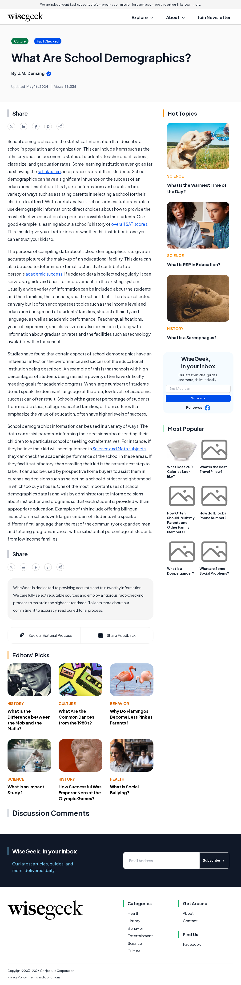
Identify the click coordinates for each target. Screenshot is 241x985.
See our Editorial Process (50, 635)
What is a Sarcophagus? (192, 337)
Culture (67, 703)
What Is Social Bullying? (124, 789)
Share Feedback (121, 635)
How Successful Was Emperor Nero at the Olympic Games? (80, 792)
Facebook (192, 944)
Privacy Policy (17, 977)
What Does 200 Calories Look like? (180, 471)
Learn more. (193, 4)
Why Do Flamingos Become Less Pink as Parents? (131, 716)
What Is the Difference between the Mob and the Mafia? (29, 719)
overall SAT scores (129, 224)
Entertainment (140, 935)
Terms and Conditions (44, 977)
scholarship (49, 171)
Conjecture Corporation (57, 971)
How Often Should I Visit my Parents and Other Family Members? (181, 522)
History (16, 703)
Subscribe (198, 398)
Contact (190, 920)
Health (117, 779)
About (188, 913)
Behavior (119, 703)
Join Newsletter (214, 17)
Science (16, 779)
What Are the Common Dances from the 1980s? (76, 716)
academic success (43, 273)
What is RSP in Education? (194, 264)
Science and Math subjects (119, 448)
